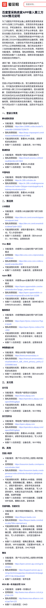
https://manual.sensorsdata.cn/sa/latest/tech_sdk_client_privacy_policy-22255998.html (24, 362)
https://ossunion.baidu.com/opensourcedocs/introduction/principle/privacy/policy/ (24, 473)
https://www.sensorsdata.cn (27, 356)
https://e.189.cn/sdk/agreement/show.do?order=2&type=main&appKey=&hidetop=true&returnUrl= (24, 186)
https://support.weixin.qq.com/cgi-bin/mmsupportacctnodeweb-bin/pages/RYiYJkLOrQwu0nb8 (24, 573)
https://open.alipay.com (25, 424)
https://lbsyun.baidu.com (25, 517)
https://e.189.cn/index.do (25, 180)
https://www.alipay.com (25, 396)
